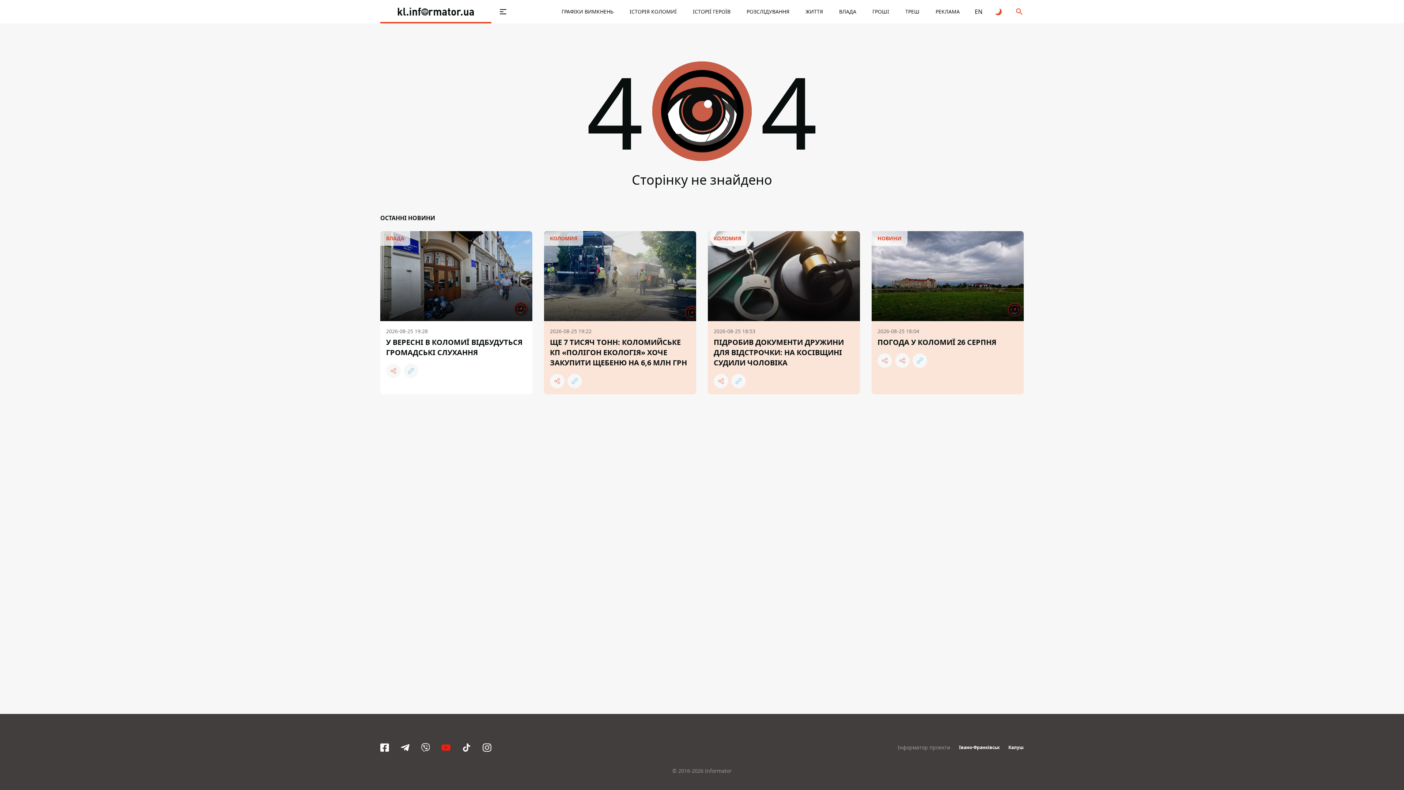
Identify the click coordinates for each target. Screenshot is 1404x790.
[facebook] (384, 747)
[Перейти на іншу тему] (998, 11)
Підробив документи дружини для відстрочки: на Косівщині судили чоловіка (779, 352)
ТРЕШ (912, 11)
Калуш (1016, 747)
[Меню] (503, 11)
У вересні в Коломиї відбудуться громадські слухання (454, 347)
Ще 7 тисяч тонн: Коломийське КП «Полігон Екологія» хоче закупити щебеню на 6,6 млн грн (618, 352)
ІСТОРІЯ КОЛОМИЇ (653, 11)
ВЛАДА (847, 11)
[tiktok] (466, 747)
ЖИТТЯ (814, 11)
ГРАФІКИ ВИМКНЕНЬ (588, 11)
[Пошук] (1019, 11)
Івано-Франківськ (979, 747)
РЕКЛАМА (948, 11)
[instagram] (487, 747)
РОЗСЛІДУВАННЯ (768, 11)
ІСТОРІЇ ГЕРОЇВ (712, 11)
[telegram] (405, 747)
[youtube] (446, 747)
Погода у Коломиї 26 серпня (937, 342)
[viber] (425, 747)
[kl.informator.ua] (435, 11)
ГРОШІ (880, 11)
